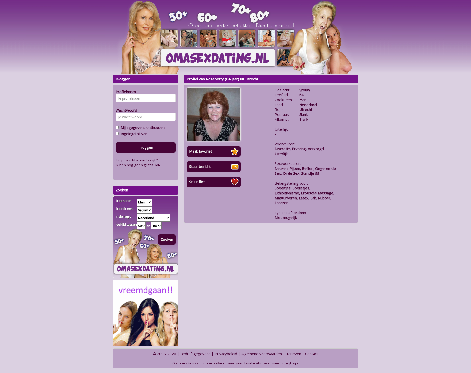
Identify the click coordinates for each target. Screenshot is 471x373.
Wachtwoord (125, 110)
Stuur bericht (200, 166)
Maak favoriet (200, 151)
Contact (311, 353)
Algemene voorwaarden (261, 353)
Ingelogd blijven (133, 133)
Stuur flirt (197, 181)
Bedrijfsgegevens (195, 353)
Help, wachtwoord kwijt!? (137, 160)
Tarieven (293, 353)
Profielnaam (125, 91)
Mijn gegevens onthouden (142, 127)
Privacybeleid (226, 353)
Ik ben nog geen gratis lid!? (138, 164)
